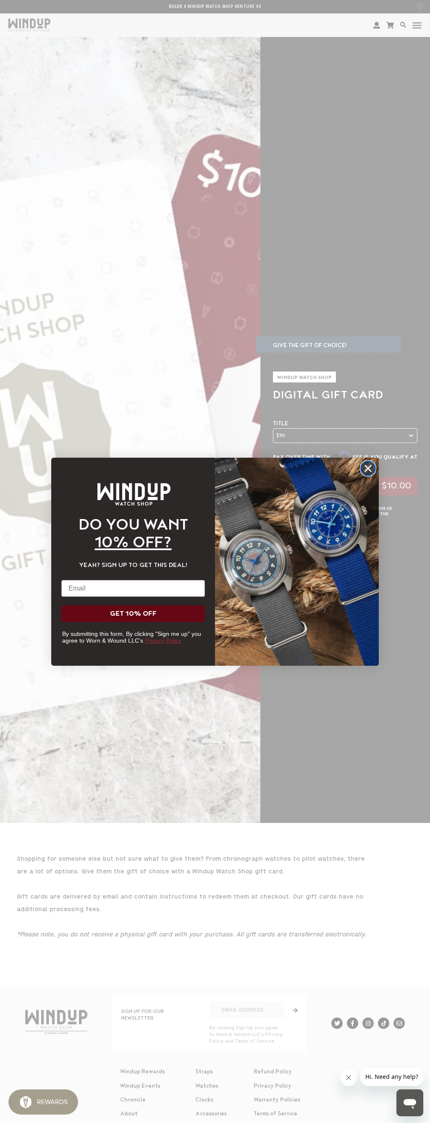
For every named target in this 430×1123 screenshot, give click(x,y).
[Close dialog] (368, 468)
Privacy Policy (163, 640)
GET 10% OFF (133, 613)
